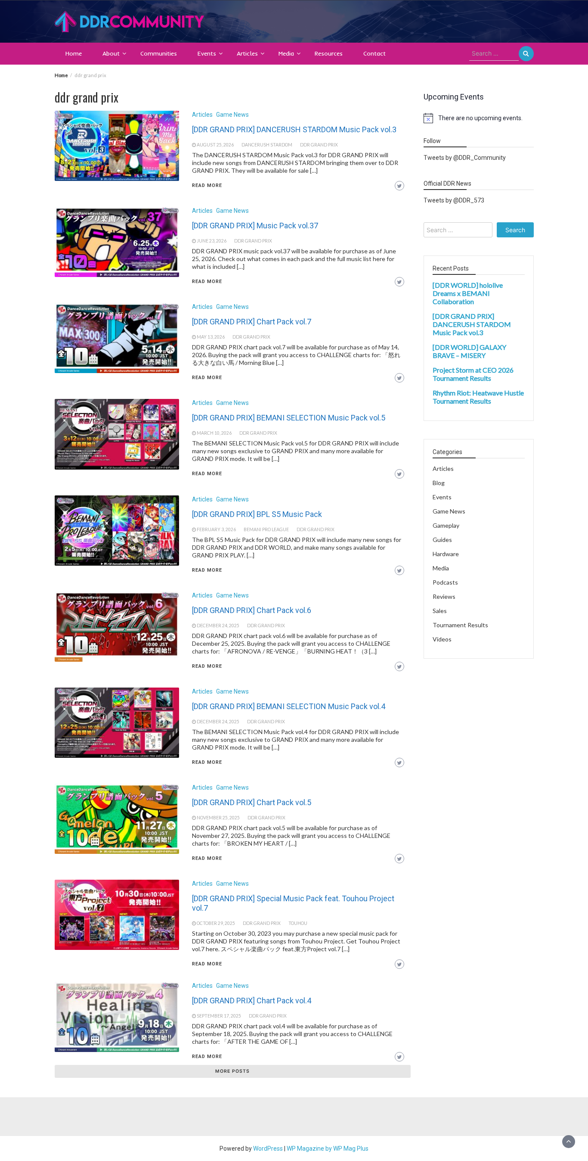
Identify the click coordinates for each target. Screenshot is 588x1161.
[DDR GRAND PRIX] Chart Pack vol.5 (251, 802)
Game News (232, 114)
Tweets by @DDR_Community (465, 157)
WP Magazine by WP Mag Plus (327, 1148)
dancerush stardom (266, 144)
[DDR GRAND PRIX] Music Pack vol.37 (255, 225)
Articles (247, 53)
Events (207, 53)
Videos (442, 639)
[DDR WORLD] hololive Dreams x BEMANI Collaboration (468, 293)
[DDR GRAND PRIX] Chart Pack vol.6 (251, 610)
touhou (297, 923)
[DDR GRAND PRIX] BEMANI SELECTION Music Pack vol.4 (288, 706)
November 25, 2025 (218, 817)
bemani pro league (266, 529)
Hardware (446, 553)
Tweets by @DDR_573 (454, 200)
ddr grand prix (319, 144)
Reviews (444, 596)
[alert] (479, 118)
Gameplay (446, 525)
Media (286, 53)
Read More (207, 185)
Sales (440, 610)
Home (73, 53)
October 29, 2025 (216, 923)
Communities (158, 53)
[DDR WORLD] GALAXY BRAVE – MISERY (469, 351)
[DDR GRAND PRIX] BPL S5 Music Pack (257, 514)
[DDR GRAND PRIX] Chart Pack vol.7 (251, 321)
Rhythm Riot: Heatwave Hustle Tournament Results (478, 397)
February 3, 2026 (216, 529)
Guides (442, 539)
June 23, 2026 (211, 240)
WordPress (268, 1148)
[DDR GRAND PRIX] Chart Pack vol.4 (251, 1000)
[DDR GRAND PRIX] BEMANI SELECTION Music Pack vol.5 (288, 417)
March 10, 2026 (214, 433)
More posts (232, 1071)
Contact (374, 53)
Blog (439, 482)
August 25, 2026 (215, 144)
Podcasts (445, 582)
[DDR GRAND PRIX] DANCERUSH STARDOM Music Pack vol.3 (294, 129)
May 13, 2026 (211, 336)
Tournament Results (460, 625)
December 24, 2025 (218, 625)
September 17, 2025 (219, 1015)
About (111, 53)
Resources (329, 53)
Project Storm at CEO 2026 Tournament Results (473, 374)
